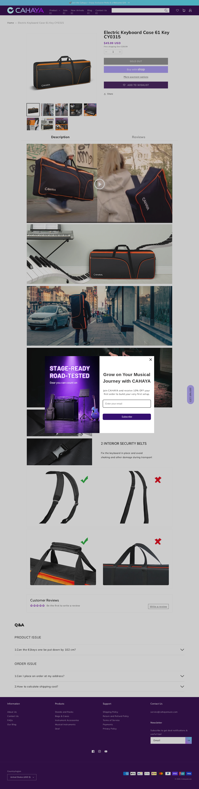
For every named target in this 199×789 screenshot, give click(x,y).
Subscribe (127, 417)
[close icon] (150, 359)
